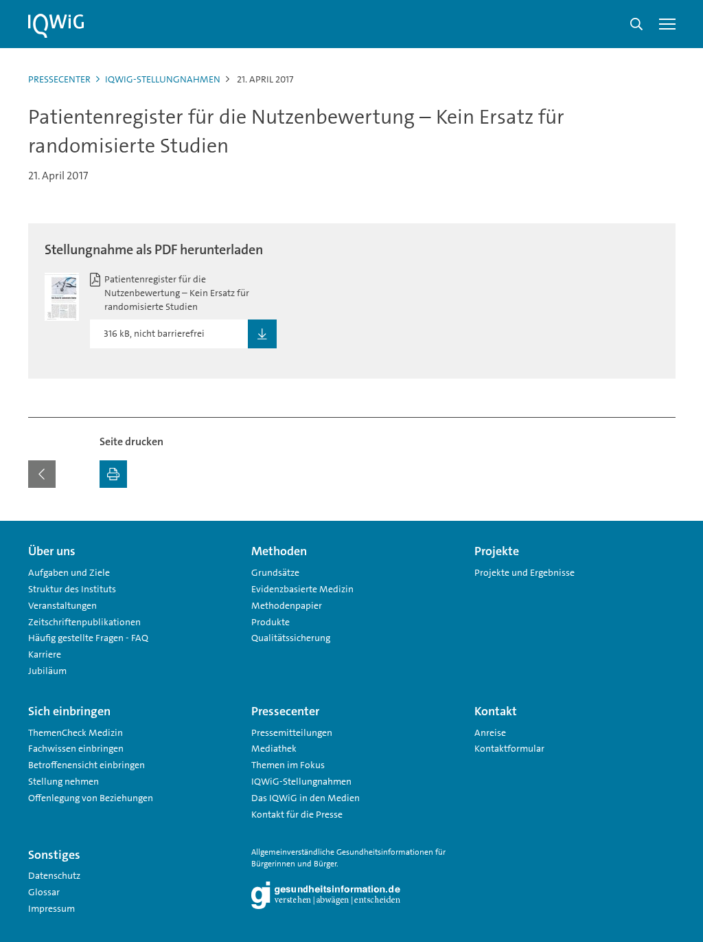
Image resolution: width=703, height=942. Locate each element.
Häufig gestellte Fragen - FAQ (88, 637)
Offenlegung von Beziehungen (90, 798)
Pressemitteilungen (291, 732)
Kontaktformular (509, 748)
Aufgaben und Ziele (69, 572)
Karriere (44, 654)
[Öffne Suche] (636, 24)
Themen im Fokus (288, 765)
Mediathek (274, 748)
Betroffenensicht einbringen (86, 765)
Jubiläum (47, 670)
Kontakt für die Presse (297, 814)
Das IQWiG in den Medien (305, 798)
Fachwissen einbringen (76, 748)
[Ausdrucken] (113, 474)
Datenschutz (54, 875)
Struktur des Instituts (72, 589)
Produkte (270, 622)
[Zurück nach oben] (662, 529)
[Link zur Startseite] (56, 26)
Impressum (51, 908)
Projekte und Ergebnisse (524, 572)
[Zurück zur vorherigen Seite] (42, 474)
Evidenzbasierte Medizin (302, 589)
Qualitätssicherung (290, 637)
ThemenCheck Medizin (75, 732)
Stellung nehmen (63, 781)
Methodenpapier (286, 605)
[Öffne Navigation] (667, 24)
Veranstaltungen (62, 605)
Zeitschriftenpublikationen (84, 622)
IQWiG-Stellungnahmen (162, 79)
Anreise (490, 732)
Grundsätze (275, 572)
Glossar (44, 892)
